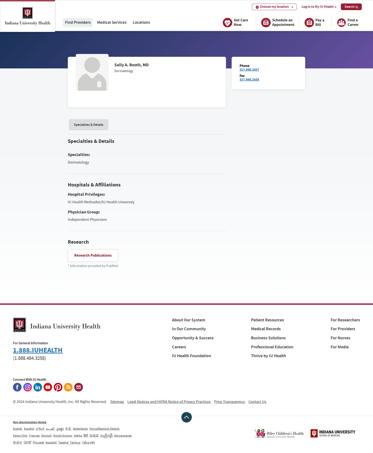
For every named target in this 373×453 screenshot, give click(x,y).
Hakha (78, 435)
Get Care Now (241, 22)
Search (350, 6)
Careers (179, 346)
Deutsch (46, 435)
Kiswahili (51, 442)
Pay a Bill (319, 22)
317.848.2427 (249, 69)
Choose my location (274, 6)
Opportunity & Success (193, 337)
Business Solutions (268, 337)
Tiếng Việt (88, 442)
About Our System (188, 319)
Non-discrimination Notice (29, 422)
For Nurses (340, 337)
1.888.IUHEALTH (38, 350)
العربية (50, 429)
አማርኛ (40, 429)
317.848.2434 (249, 79)
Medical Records (266, 328)
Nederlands (80, 429)
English (17, 429)
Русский (38, 442)
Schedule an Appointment (283, 22)
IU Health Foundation (191, 355)
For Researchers (345, 319)
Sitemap (117, 401)
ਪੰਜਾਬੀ (27, 442)
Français (34, 435)
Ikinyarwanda (123, 435)
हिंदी (86, 435)
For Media (340, 346)
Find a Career (353, 22)
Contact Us (257, 401)
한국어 (17, 442)
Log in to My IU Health (318, 6)
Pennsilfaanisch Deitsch (104, 429)
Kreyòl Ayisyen (62, 435)
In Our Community (189, 328)
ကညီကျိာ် (106, 435)
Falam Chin (20, 435)
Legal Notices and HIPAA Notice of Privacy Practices (169, 401)
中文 (68, 429)
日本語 (94, 435)
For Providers (343, 328)
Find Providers (78, 22)
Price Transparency (229, 401)
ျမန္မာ (60, 429)
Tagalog (63, 442)
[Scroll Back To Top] (186, 417)
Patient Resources (267, 319)
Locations (141, 22)
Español (29, 429)
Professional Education (272, 346)
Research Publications (93, 255)
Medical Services (111, 22)
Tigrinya (75, 442)
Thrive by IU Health (268, 355)
